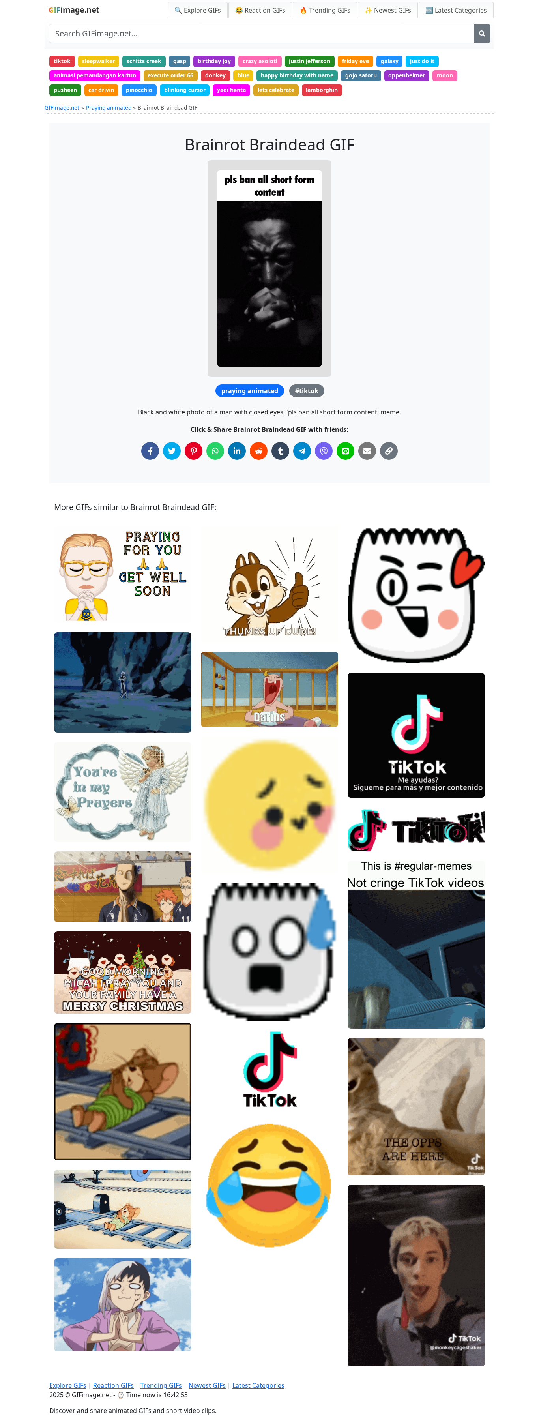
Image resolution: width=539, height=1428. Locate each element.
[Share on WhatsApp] (215, 451)
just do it (422, 61)
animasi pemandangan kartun (95, 75)
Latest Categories (258, 1385)
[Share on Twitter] (172, 451)
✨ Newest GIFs (388, 10)
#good (216, 632)
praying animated (249, 390)
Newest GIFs (207, 1385)
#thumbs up (223, 606)
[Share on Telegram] (302, 451)
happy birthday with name (297, 75)
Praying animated (108, 107)
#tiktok (306, 390)
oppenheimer (406, 75)
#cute (68, 806)
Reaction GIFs (113, 1385)
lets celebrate (276, 90)
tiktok (62, 61)
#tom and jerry (80, 1151)
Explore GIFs (67, 1385)
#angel (70, 832)
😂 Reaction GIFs (260, 10)
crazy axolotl (260, 61)
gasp (179, 61)
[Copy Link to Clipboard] (389, 451)
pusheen (65, 90)
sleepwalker (98, 61)
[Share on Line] (345, 451)
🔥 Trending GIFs (324, 10)
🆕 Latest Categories (456, 10)
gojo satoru (361, 75)
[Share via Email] (367, 451)
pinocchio (139, 90)
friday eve (355, 61)
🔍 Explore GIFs (197, 10)
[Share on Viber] (324, 451)
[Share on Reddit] (259, 451)
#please (71, 1315)
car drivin (101, 90)
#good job (221, 619)
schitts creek (144, 61)
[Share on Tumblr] (280, 451)
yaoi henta (231, 90)
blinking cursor (185, 90)
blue (243, 75)
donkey (215, 75)
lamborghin (322, 90)
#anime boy (76, 1328)
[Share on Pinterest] (193, 451)
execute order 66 (170, 75)
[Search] (482, 33)
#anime (71, 723)
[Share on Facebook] (150, 451)
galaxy (390, 61)
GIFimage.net (62, 107)
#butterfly (73, 819)
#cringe (364, 1019)
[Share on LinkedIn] (237, 451)
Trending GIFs (161, 1385)
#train (69, 1137)
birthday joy (214, 61)
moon (445, 75)
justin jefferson (309, 61)
